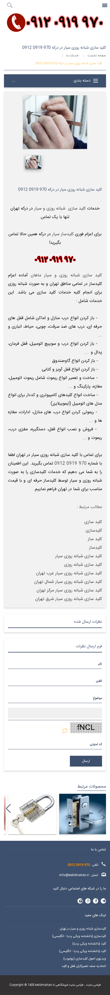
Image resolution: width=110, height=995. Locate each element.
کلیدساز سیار (63, 234)
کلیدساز (95, 547)
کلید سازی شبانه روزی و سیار (60, 208)
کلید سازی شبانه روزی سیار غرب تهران (69, 573)
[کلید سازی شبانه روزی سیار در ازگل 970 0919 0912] (80, 814)
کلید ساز (95, 539)
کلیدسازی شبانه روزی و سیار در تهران (83, 928)
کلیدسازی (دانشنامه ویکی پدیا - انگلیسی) (79, 936)
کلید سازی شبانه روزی (83, 564)
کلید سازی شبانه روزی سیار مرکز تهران (69, 590)
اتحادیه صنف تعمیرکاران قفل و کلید (84, 966)
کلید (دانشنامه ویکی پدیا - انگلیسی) (82, 951)
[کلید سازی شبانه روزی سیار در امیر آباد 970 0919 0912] (29, 814)
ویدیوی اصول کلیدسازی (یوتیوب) (84, 958)
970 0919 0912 (70, 463)
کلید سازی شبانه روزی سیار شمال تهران (68, 582)
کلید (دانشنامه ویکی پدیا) (89, 943)
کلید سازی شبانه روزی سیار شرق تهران (68, 599)
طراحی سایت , (92, 985)
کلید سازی (93, 522)
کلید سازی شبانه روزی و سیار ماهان (66, 275)
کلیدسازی (94, 530)
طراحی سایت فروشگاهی (69, 985)
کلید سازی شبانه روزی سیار (78, 556)
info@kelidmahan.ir (74, 875)
